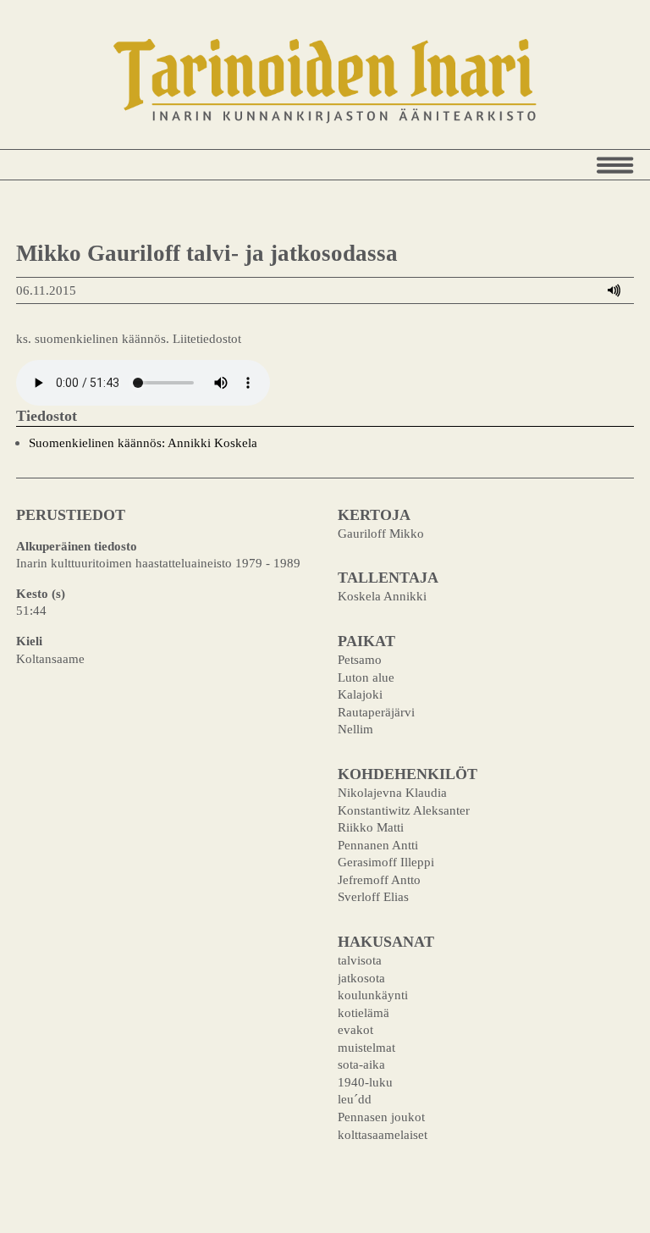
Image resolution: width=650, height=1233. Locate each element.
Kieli (29, 640)
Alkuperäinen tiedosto (76, 546)
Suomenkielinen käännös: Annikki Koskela (143, 442)
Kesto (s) (40, 593)
